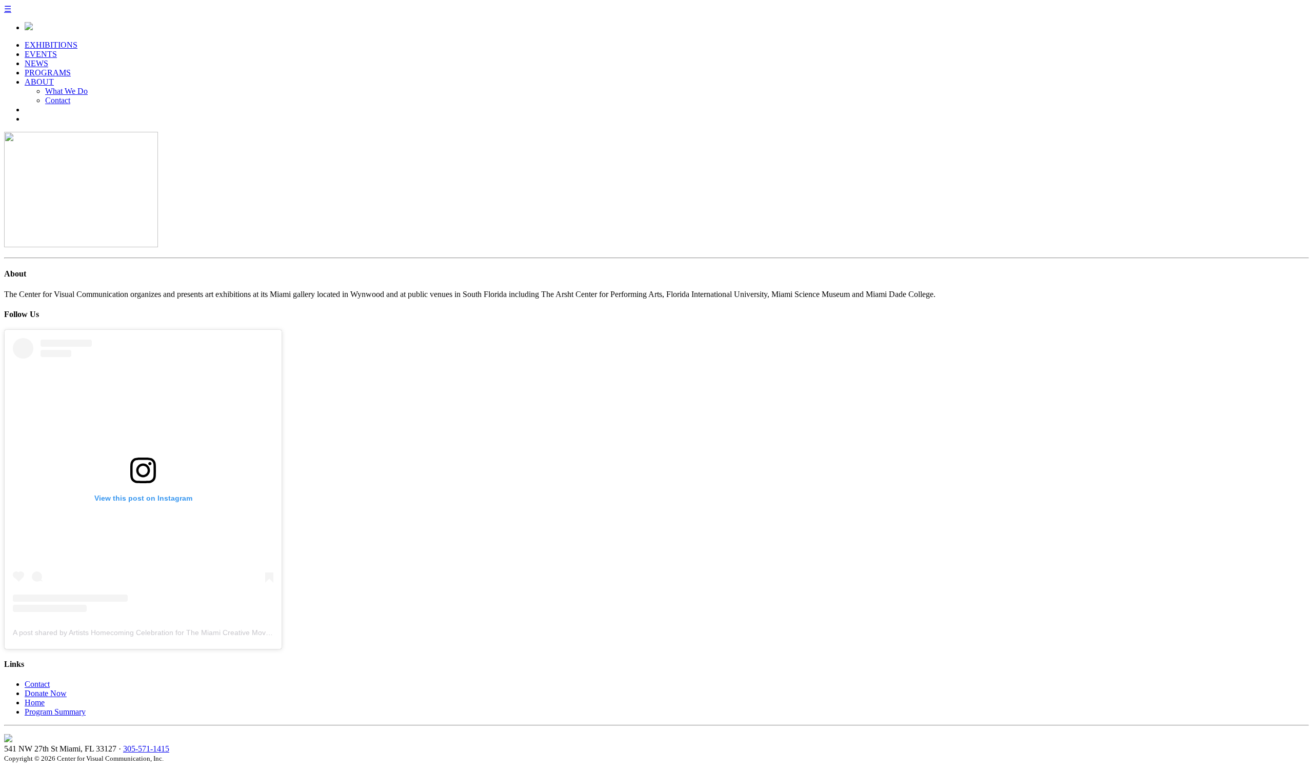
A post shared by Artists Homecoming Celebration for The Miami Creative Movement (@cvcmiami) (172, 632)
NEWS (36, 63)
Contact (57, 100)
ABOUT (39, 81)
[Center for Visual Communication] (29, 27)
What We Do (66, 91)
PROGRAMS (48, 72)
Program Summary (55, 711)
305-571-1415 (146, 748)
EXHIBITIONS (51, 45)
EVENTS (41, 54)
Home (35, 702)
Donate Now (46, 693)
